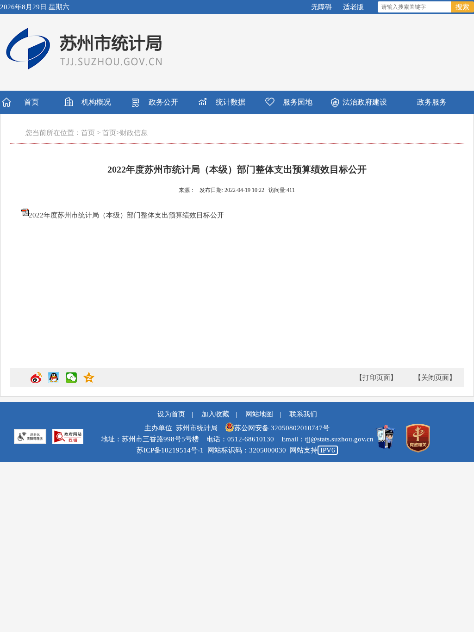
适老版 (353, 7)
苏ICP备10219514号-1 (170, 450)
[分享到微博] (36, 381)
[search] (414, 6)
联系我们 (303, 414)
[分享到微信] (71, 381)
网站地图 (259, 414)
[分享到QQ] (53, 381)
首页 (31, 102)
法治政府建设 (365, 102)
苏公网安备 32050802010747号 (282, 428)
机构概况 (96, 102)
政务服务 (432, 102)
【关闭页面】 (435, 377)
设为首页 (171, 414)
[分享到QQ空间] (88, 381)
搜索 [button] (462, 7)
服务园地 (297, 102)
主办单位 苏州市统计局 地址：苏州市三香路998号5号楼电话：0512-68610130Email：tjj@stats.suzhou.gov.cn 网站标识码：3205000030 (237, 439)
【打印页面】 (376, 377)
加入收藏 (215, 414)
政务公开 (163, 102)
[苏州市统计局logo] (85, 48)
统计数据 (230, 102)
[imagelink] (67, 436)
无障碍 (321, 7)
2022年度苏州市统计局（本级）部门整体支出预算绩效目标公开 (126, 215)
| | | (237, 414)
